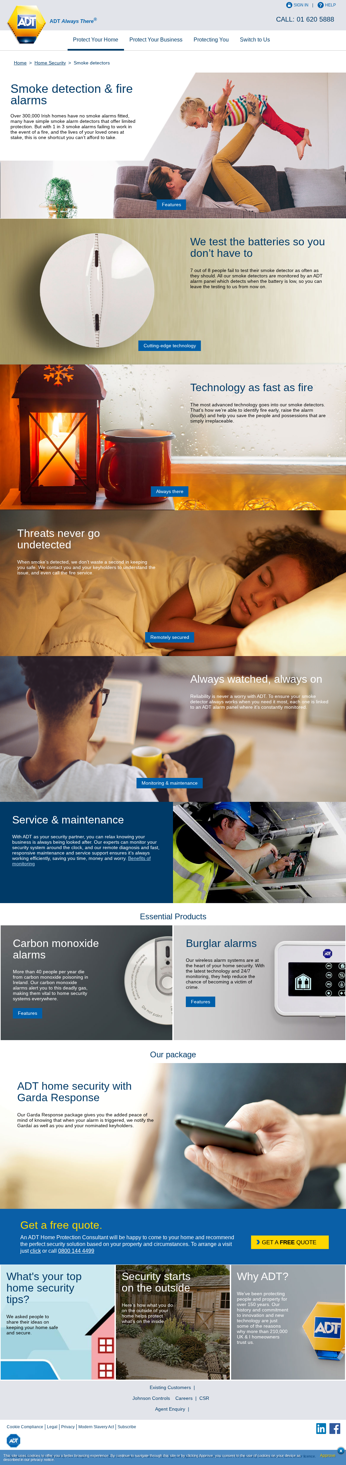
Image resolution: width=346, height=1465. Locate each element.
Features (171, 204)
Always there (169, 491)
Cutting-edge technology (170, 345)
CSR (204, 1398)
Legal (52, 1427)
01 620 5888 (315, 19)
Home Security (50, 62)
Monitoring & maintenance (170, 783)
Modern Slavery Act (96, 1427)
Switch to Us (255, 40)
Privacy (68, 1427)
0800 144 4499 (76, 1251)
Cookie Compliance (25, 1427)
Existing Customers (170, 1387)
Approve (328, 1456)
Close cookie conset (339, 1452)
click (35, 1251)
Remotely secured (169, 637)
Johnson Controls (151, 1398)
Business (155, 40)
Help (330, 5)
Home (95, 40)
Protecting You (211, 40)
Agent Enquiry (170, 1409)
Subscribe (127, 1427)
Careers (184, 1398)
